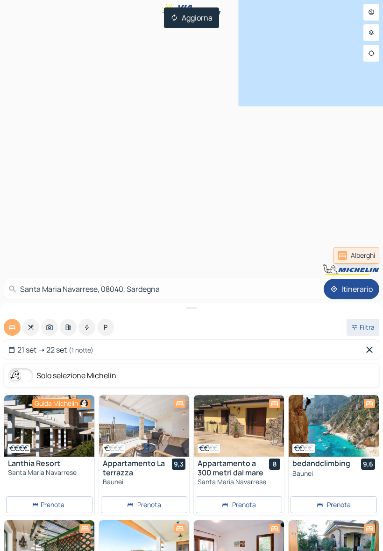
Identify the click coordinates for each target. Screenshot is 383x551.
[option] (12, 327)
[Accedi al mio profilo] (371, 12)
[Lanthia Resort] (49, 426)
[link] (356, 255)
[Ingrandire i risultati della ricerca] (191, 308)
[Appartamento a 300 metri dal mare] (239, 426)
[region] (49, 426)
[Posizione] (371, 53)
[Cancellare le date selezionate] (371, 349)
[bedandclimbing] (334, 426)
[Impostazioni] (371, 32)
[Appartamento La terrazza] (144, 426)
